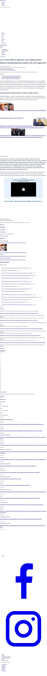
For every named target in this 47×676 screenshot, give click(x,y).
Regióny (3, 34)
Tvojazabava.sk (4, 670)
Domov (3, 654)
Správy (5, 56)
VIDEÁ (3, 53)
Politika (3, 36)
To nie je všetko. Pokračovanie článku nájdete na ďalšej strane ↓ (11, 77)
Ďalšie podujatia (2, 401)
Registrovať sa (2, 224)
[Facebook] (23, 604)
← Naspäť (1, 56)
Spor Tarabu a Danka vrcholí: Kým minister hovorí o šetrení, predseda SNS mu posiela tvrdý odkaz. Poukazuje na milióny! (19, 313)
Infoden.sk (3, 665)
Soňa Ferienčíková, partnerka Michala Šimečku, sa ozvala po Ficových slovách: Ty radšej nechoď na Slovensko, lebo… (21, 519)
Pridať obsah (4, 54)
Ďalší (5, 350)
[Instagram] (23, 652)
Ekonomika (3, 39)
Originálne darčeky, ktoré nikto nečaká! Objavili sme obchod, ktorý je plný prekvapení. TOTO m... (13, 242)
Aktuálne (3, 2)
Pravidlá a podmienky (5, 660)
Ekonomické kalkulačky (5, 50)
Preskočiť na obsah (3, 0)
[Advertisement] (22, 210)
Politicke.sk (3, 668)
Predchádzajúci (2, 350)
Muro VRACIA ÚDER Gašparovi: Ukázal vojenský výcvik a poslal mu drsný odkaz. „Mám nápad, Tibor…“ (15, 281)
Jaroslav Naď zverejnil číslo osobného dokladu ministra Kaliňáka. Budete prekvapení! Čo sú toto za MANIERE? (20, 472)
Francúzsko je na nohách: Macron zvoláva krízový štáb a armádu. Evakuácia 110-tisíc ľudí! (13, 302)
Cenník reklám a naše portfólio (6, 656)
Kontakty (3, 655)
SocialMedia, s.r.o (4, 664)
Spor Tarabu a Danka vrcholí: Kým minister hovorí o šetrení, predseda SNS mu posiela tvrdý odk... (13, 252)
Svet (2, 35)
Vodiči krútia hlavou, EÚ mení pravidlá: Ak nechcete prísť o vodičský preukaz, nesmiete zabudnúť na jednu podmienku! (17, 304)
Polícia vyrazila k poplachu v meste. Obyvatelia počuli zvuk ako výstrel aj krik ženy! (12, 291)
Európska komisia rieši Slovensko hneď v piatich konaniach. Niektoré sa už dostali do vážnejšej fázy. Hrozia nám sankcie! (21, 504)
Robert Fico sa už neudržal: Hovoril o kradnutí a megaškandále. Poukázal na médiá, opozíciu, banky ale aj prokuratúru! (18, 320)
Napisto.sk (3, 669)
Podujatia (3, 3)
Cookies (3, 659)
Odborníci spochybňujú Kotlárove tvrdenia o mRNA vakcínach (11, 78)
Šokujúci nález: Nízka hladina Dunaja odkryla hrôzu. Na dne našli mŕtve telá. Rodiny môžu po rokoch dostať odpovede (17, 294)
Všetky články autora (13, 70)
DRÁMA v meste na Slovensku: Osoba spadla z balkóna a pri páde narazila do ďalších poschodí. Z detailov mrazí (20, 498)
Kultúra (3, 40)
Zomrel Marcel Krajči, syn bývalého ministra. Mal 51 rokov (9, 270)
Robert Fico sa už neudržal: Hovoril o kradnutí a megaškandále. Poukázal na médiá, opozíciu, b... (13, 256)
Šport (2, 41)
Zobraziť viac (2, 325)
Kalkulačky (3, 5)
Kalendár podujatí (4, 49)
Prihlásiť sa (2, 46)
